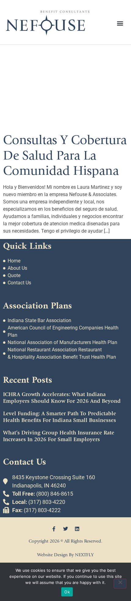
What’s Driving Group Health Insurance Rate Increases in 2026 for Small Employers (58, 436)
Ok (67, 591)
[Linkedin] (77, 528)
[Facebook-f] (53, 528)
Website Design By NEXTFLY (65, 554)
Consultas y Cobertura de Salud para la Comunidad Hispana (65, 155)
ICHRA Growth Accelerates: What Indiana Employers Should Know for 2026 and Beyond (62, 397)
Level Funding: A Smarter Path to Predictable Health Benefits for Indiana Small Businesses (59, 417)
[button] (120, 23)
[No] (120, 584)
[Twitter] (65, 528)
